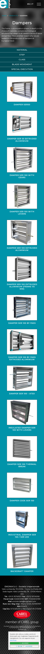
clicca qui (13, 640)
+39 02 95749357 (15, 596)
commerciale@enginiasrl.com (24, 601)
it (32, 4)
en (28, 4)
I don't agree (24, 646)
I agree (24, 643)
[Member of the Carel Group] (22, 617)
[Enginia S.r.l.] (5, 4)
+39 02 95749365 (33, 596)
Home (4, 15)
